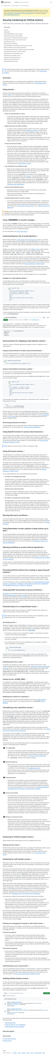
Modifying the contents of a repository (16, 696)
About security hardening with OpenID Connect (27, 973)
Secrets (9, 94)
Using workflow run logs (24, 163)
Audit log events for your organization (15, 1024)
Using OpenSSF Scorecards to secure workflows (22, 590)
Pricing (32, 1052)
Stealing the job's (14, 679)
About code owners (22, 231)
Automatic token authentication (16, 184)
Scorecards (6, 593)
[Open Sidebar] (2, 5)
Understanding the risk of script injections (20, 236)
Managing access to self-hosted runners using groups (26, 893)
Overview (6, 78)
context (35, 249)
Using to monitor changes (18, 220)
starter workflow (23, 595)
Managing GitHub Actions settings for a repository (18, 585)
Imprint (14, 1052)
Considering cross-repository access (18, 707)
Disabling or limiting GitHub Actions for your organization (33, 583)
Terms (19, 1052)
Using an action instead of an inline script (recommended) (22, 350)
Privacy (23, 1052)
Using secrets (8, 89)
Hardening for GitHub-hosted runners (18, 837)
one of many (11, 416)
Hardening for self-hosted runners (16, 859)
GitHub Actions (6, 5)
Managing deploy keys (34, 768)
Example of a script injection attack (14, 278)
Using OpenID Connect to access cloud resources (23, 432)
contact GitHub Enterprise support (11, 14)
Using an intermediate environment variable (17, 369)
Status (27, 1052)
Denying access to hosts (11, 845)
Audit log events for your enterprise (14, 1026)
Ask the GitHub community (10, 1038)
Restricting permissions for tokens (14, 422)
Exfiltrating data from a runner (13, 662)
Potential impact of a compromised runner (20, 606)
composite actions (32, 239)
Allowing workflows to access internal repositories (23, 547)
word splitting (45, 414)
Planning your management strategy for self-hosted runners (23, 923)
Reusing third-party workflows (15, 515)
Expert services (38, 1052)
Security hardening (24, 5)
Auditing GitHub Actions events (15, 978)
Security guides (14, 5)
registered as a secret (31, 130)
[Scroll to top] (50, 1055)
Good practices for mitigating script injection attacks (24, 341)
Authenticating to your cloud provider (15, 966)
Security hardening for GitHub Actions (34, 263)
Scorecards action (11, 595)
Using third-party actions (13, 451)
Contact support (8, 1040)
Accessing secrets (9, 622)
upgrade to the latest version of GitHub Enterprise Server (21, 13)
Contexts (28, 176)
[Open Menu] (51, 2)
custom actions (21, 239)
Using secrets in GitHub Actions (25, 206)
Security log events (10, 1022)
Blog (44, 1052)
